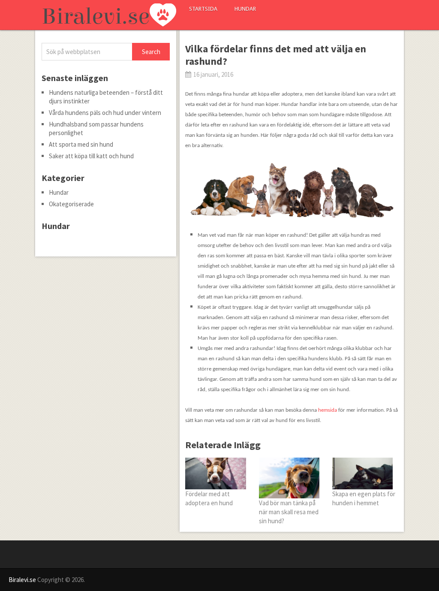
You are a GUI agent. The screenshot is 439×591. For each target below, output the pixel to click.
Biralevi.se (22, 580)
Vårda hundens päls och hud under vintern (105, 113)
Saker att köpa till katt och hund (91, 156)
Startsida (203, 9)
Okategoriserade (71, 204)
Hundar (245, 9)
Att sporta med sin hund (81, 144)
